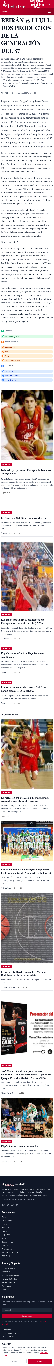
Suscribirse (27, 1316)
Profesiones (7, 1249)
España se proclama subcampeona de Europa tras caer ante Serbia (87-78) (22, 621)
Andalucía (6, 1227)
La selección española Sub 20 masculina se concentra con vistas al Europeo (25, 799)
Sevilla (4, 1224)
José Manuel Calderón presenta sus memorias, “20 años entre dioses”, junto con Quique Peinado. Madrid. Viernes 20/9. (26, 1074)
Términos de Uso (9, 1282)
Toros (4, 1238)
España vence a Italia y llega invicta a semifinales (22, 655)
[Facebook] (3, 1205)
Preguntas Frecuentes (11, 1333)
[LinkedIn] (17, 1205)
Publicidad (6, 1329)
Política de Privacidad (11, 1275)
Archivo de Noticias (10, 1252)
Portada (5, 1217)
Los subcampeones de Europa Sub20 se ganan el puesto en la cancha (23, 689)
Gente (4, 1231)
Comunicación (8, 1242)
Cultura (5, 1245)
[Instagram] (12, 1205)
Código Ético (7, 1272)
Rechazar (14, 1361)
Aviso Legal (6, 1286)
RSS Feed (6, 1256)
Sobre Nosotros (8, 1268)
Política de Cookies (10, 1279)
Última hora (7, 1220)
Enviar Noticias (8, 1336)
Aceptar (39, 1361)
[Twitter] (8, 1205)
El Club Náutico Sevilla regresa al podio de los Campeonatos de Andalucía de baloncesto (26, 871)
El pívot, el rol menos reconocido (19, 1146)
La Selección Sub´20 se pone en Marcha (24, 518)
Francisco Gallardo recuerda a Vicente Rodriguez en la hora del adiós (23, 973)
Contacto (5, 1289)
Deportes (6, 1235)
